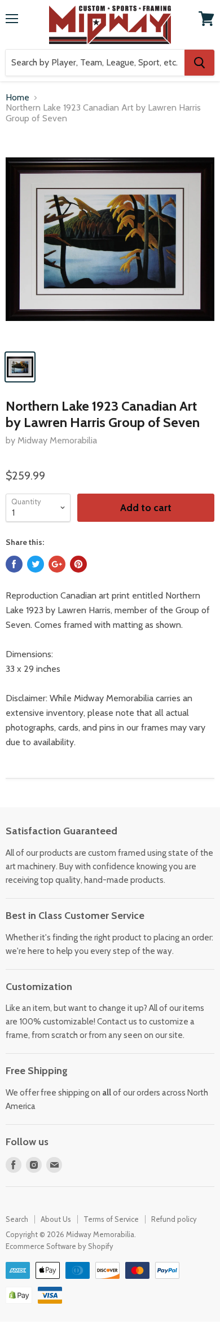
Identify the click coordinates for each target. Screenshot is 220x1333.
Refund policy (174, 1219)
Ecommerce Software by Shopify (59, 1246)
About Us (56, 1219)
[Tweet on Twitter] (35, 564)
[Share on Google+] (57, 564)
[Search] (199, 63)
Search (17, 1219)
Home (17, 98)
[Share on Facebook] (14, 564)
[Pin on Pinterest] (78, 564)
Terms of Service (111, 1219)
